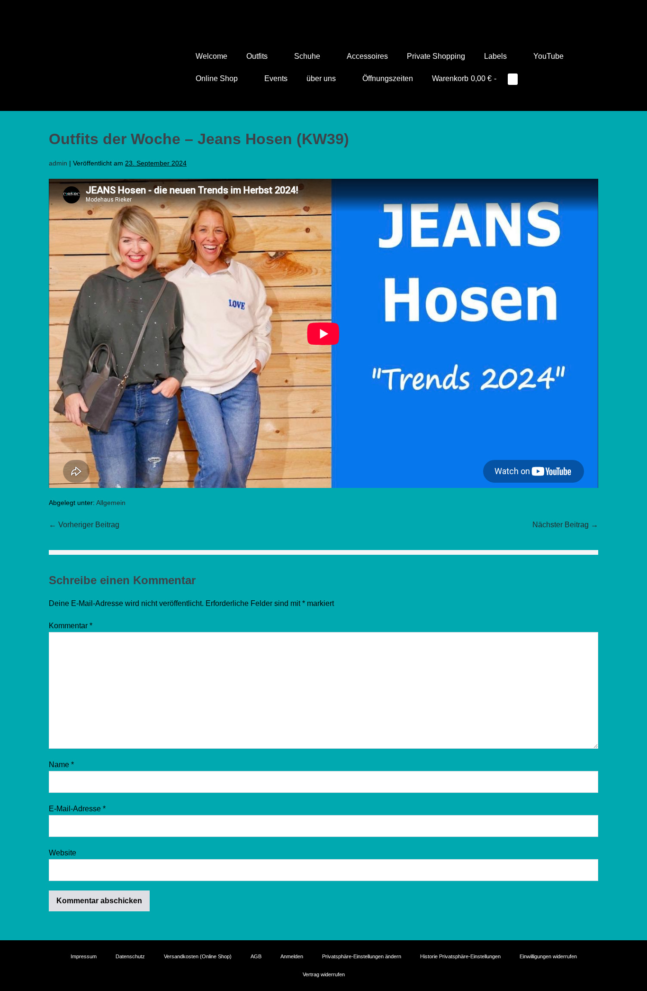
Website (62, 853)
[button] (539, 78)
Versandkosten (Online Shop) (198, 956)
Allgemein (111, 502)
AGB (256, 956)
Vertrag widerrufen (324, 974)
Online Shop (218, 78)
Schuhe (308, 56)
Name (61, 765)
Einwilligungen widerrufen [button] (548, 956)
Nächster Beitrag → (565, 525)
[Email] (337, 11)
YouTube (548, 56)
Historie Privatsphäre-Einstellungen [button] (460, 956)
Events (276, 78)
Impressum (84, 956)
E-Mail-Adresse (77, 809)
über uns (322, 78)
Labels (496, 56)
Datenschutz (130, 956)
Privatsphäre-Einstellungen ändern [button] (361, 956)
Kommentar (70, 626)
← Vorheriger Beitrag (84, 525)
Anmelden (291, 956)
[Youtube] (310, 11)
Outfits (258, 56)
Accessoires (367, 56)
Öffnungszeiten (387, 78)
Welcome (211, 56)
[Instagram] (323, 11)
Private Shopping (436, 56)
